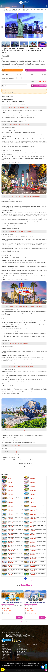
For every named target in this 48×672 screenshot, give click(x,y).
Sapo (33, 670)
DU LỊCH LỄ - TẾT (5, 655)
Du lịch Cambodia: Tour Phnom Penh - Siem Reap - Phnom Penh (20, 565)
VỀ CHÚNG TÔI (5, 648)
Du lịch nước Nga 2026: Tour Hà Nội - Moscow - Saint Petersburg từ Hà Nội (22, 521)
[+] (21, 77)
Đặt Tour (19, 617)
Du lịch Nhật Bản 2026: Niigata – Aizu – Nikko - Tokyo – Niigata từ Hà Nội (22, 485)
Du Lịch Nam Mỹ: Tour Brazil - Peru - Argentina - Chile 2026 (19, 549)
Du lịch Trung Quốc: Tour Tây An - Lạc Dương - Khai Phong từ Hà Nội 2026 (22, 569)
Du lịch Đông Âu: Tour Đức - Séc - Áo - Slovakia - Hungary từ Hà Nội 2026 (22, 553)
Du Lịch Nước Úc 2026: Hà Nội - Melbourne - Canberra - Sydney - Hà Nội (22, 501)
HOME (3, 646)
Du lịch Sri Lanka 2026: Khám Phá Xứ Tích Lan (16, 505)
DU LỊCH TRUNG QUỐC (6, 652)
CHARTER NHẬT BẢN (6, 654)
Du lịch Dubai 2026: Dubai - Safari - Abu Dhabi (39, 485)
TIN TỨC (3, 658)
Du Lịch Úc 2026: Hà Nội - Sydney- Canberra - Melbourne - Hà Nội (20, 497)
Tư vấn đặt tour (14, 70)
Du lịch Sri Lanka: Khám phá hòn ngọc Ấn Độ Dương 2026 (19, 573)
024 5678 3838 (15, 632)
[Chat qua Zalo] (46, 665)
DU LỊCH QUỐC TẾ (5, 651)
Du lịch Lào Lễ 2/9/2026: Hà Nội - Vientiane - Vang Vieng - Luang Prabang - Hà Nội (23, 477)
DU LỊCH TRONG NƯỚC (6, 649)
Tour (24, 585)
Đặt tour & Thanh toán (40, 85)
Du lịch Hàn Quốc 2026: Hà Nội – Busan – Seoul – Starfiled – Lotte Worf (21, 481)
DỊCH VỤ (3, 657)
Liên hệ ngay (32, 70)
